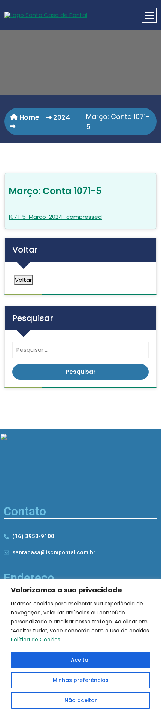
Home (28, 117)
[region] (80, 647)
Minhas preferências (81, 680)
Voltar (23, 280)
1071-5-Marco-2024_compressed (55, 217)
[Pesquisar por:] (80, 352)
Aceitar (81, 660)
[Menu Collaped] (149, 15)
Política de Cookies (35, 639)
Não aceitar (80, 700)
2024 (61, 117)
